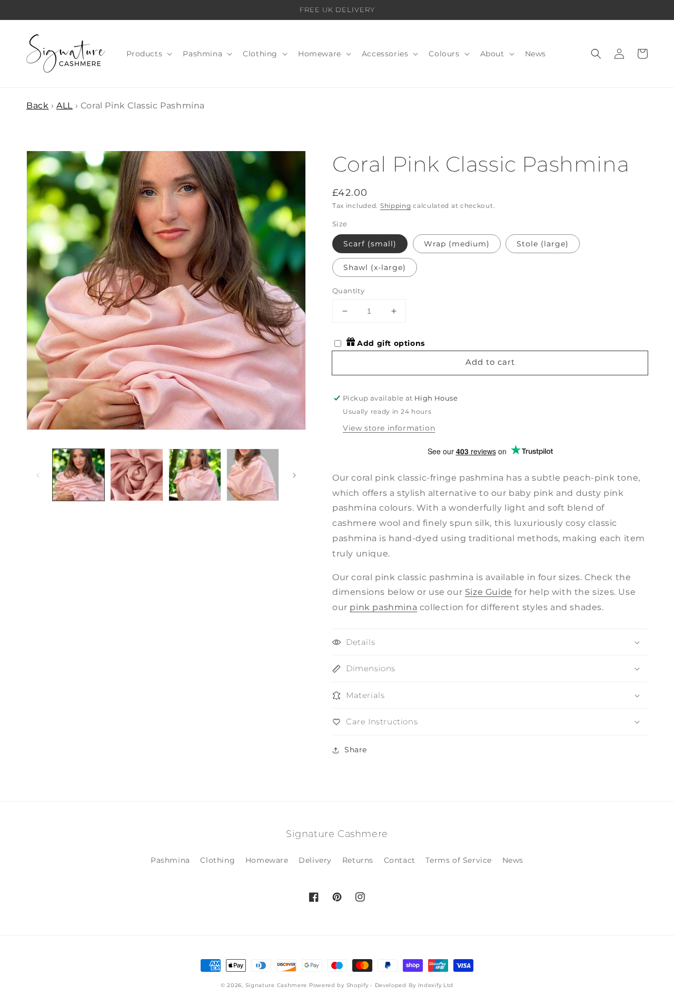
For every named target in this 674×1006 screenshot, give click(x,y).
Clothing (217, 860)
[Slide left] (37, 474)
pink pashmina (383, 607)
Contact (399, 860)
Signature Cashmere (276, 985)
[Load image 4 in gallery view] (252, 475)
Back (37, 106)
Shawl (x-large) (374, 267)
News (512, 860)
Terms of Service (458, 860)
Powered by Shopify (339, 985)
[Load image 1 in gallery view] (78, 475)
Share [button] (355, 749)
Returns (357, 860)
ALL (64, 106)
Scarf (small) (370, 243)
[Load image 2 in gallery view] (136, 475)
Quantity (348, 290)
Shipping (395, 206)
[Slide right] (294, 474)
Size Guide (488, 592)
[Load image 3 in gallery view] (194, 475)
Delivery (315, 860)
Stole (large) (543, 243)
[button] (148, 54)
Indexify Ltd (435, 985)
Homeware (267, 860)
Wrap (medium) (457, 243)
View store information (389, 428)
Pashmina (170, 860)
